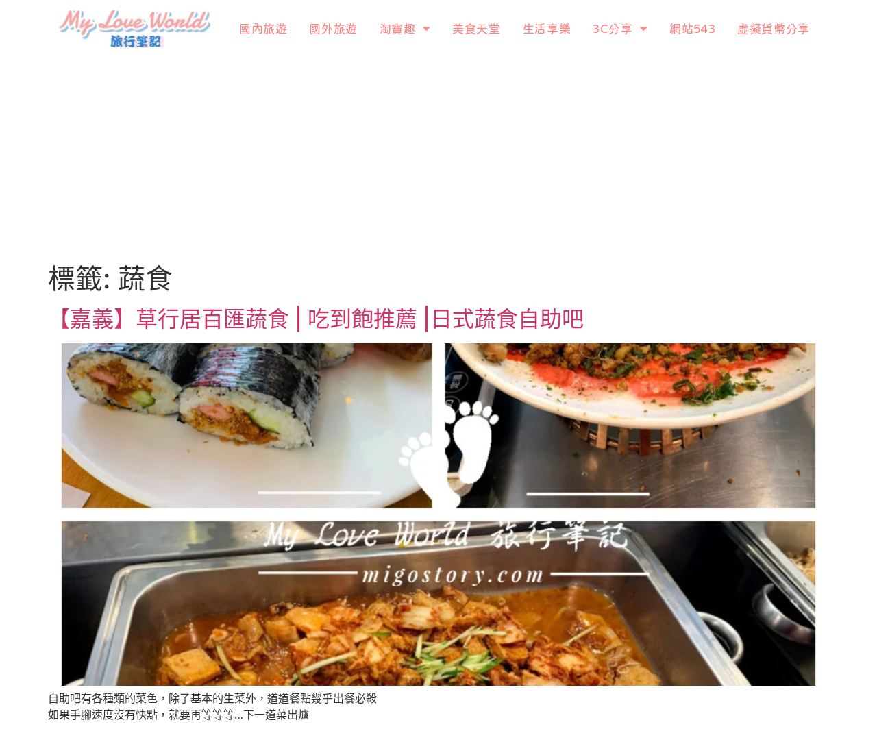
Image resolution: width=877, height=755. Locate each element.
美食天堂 (476, 28)
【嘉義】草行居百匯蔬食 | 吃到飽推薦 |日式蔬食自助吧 (316, 319)
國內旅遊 (263, 28)
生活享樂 (547, 28)
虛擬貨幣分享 (773, 28)
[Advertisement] (438, 160)
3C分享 (612, 28)
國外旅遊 (333, 28)
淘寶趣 (398, 28)
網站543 (692, 28)
